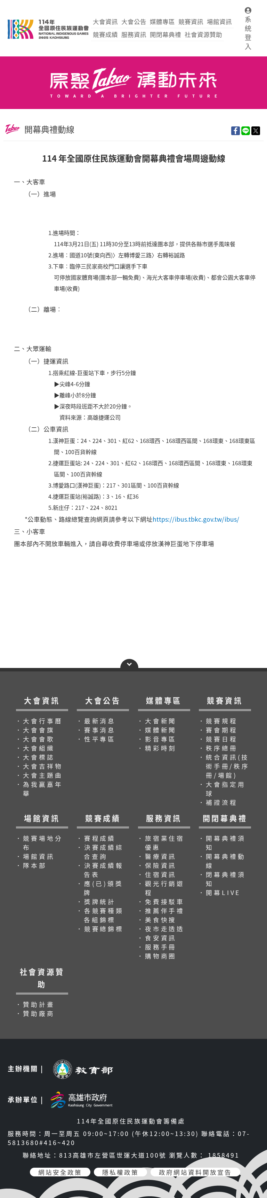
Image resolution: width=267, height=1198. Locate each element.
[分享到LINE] (245, 130)
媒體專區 (162, 21)
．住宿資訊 (157, 874)
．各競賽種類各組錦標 (100, 915)
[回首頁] (47, 19)
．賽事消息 (96, 729)
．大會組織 (35, 748)
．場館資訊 (35, 856)
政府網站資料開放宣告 (195, 1172)
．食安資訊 (157, 937)
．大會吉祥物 (39, 766)
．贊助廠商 (35, 1013)
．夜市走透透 (161, 928)
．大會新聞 (157, 720)
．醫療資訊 (157, 856)
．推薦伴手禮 (161, 910)
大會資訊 (105, 21)
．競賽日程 (218, 738)
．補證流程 (218, 802)
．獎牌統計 (96, 901)
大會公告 (133, 21)
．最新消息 (96, 720)
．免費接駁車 (161, 901)
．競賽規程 (218, 720)
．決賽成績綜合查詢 (100, 852)
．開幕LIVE (219, 892)
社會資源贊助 (203, 34)
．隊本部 (31, 865)
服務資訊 (133, 34)
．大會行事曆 (39, 720)
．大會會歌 (35, 738)
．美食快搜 (157, 919)
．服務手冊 (157, 946)
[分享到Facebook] (235, 130)
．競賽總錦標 (100, 928)
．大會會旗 (35, 729)
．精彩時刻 (157, 748)
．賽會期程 (218, 729)
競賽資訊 (190, 21)
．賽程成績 (96, 838)
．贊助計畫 (35, 1004)
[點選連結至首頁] (133, 59)
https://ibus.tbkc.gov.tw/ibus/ (196, 519)
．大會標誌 (35, 757)
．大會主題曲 (39, 775)
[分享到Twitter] (255, 130)
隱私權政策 (120, 1172)
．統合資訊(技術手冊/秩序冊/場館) (224, 766)
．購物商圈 (157, 955)
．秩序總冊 (218, 748)
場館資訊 (219, 21)
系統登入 (248, 32)
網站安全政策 (60, 1172)
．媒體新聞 (157, 729)
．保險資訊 (157, 865)
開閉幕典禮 (165, 34)
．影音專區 (157, 738)
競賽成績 (105, 34)
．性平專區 (96, 738)
